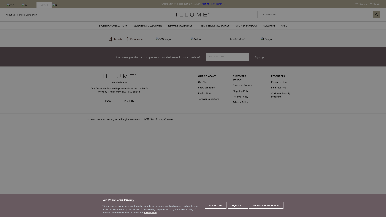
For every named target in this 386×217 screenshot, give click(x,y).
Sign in (376, 3)
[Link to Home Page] (192, 14)
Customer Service (242, 85)
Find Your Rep (278, 87)
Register (364, 3)
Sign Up (259, 57)
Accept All (216, 205)
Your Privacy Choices (161, 119)
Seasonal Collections (148, 25)
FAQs (108, 101)
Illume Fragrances (180, 25)
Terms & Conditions (208, 98)
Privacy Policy (240, 102)
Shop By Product (246, 25)
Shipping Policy (241, 91)
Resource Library (280, 81)
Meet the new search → (213, 4)
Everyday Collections (113, 25)
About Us (10, 14)
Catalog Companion (27, 14)
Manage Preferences (266, 205)
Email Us (129, 101)
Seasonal (269, 25)
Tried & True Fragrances (213, 25)
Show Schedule (206, 87)
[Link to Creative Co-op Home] (119, 76)
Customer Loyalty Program (280, 94)
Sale (284, 25)
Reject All (238, 205)
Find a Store (204, 93)
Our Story (203, 81)
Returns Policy (240, 96)
